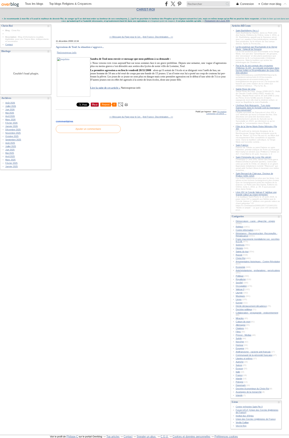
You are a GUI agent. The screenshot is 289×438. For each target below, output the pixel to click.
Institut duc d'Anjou (245, 416)
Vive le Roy (241, 426)
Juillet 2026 (10, 106)
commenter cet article (215, 114)
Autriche (240, 362)
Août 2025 (10, 143)
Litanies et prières (244, 358)
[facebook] (166, 4)
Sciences (240, 245)
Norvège (240, 342)
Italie (238, 372)
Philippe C (72, 436)
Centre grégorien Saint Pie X (249, 407)
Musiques (240, 296)
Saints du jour (242, 251)
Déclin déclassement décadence (251, 306)
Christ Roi (65, 27)
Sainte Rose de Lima (245, 89)
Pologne (239, 382)
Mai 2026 (9, 113)
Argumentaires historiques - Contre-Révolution (258, 261)
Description (11, 37)
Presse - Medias (243, 335)
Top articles (113, 436)
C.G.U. (164, 436)
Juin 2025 (10, 149)
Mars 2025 (10, 160)
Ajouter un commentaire (88, 129)
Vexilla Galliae (242, 422)
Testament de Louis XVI (217, 21)
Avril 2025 (10, 156)
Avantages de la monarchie (249, 392)
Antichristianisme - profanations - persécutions (258, 270)
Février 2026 (11, 123)
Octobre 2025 (11, 136)
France (239, 375)
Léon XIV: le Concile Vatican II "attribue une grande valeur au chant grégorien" (256, 193)
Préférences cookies (226, 436)
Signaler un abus (146, 436)
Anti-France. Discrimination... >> (158, 37)
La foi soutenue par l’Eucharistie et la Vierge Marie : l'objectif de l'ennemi (256, 48)
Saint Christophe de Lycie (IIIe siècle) (253, 157)
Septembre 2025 (13, 139)
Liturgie (239, 292)
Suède (239, 338)
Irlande (239, 378)
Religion (239, 226)
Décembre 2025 (13, 129)
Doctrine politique (244, 309)
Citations (240, 328)
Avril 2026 (10, 116)
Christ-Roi (240, 258)
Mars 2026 (10, 119)
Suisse (239, 365)
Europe (239, 303)
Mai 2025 (9, 153)
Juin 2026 (10, 109)
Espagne (240, 348)
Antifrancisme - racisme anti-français (253, 352)
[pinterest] (179, 4)
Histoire (239, 248)
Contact (9, 44)
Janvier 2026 (11, 126)
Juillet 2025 (10, 146)
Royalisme (241, 279)
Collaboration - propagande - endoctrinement (257, 313)
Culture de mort (243, 321)
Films (238, 331)
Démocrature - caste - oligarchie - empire (255, 221)
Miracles (240, 318)
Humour (239, 345)
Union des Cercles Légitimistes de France (256, 419)
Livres (239, 299)
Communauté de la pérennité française (254, 355)
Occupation (221, 112)
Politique (240, 276)
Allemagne (241, 325)
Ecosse (239, 368)
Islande (239, 395)
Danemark (241, 385)
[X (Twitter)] (172, 4)
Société (239, 282)
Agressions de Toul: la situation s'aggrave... (80, 46)
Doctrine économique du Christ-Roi (252, 388)
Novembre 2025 (13, 133)
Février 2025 (11, 163)
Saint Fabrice (242, 145)
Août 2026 (10, 103)
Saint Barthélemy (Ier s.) (247, 30)
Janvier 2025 (11, 166)
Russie (239, 255)
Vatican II (240, 289)
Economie (240, 267)
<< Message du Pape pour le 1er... (125, 37)
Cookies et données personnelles (191, 436)
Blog (7, 30)
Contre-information (244, 230)
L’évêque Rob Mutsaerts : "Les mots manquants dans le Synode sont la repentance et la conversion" (258, 107)
